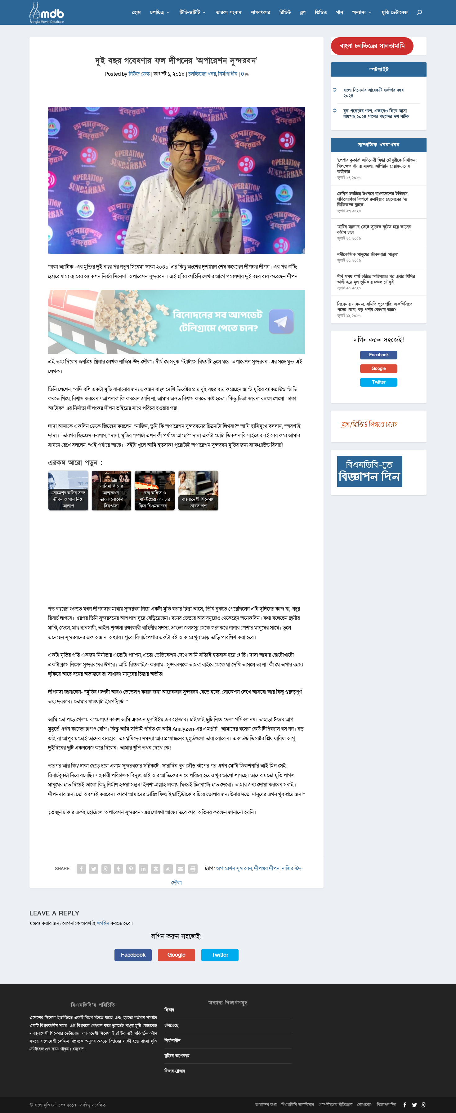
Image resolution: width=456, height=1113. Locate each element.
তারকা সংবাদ (229, 13)
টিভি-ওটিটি (190, 13)
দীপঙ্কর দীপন (266, 868)
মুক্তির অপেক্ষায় (176, 1056)
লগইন (103, 923)
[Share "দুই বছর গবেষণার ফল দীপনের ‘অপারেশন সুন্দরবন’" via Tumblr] (118, 869)
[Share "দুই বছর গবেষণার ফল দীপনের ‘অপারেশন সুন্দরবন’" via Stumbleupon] (168, 869)
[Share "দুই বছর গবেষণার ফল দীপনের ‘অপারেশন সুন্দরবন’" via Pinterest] (131, 869)
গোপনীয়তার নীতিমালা (335, 1105)
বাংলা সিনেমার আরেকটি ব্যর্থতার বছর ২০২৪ (373, 93)
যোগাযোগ (364, 1105)
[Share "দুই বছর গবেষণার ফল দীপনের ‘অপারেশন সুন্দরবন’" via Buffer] (156, 869)
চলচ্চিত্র (157, 13)
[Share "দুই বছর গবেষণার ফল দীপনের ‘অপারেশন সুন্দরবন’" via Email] (180, 869)
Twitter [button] (220, 955)
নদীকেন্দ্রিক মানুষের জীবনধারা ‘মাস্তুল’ (367, 254)
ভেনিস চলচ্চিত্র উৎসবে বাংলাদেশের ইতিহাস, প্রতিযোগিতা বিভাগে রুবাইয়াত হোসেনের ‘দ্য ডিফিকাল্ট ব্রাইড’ (373, 199)
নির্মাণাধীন (227, 74)
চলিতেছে (171, 1025)
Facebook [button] (133, 955)
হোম (136, 13)
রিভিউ (285, 13)
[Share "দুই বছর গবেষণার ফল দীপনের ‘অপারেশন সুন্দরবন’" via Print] (193, 869)
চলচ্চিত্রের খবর (202, 74)
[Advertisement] (176, 561)
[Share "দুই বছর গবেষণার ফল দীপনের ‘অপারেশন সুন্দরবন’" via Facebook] (81, 869)
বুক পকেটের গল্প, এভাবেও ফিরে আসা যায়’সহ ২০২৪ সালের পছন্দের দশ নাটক (376, 113)
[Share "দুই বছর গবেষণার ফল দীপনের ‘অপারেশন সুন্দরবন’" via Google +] (106, 869)
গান (339, 13)
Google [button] (177, 955)
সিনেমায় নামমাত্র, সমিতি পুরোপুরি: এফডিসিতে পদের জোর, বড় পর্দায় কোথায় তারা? (374, 307)
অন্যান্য (359, 13)
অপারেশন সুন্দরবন (234, 868)
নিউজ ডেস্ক (139, 74)
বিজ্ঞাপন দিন (386, 1105)
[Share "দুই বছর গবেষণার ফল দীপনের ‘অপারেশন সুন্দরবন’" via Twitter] (93, 869)
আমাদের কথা (266, 1105)
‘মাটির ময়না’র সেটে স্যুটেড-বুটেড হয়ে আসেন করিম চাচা (374, 229)
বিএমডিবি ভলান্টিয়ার (297, 1105)
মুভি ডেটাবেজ (395, 13)
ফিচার (169, 1010)
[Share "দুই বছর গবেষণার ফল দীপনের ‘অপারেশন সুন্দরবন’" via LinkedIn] (143, 869)
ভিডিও (321, 13)
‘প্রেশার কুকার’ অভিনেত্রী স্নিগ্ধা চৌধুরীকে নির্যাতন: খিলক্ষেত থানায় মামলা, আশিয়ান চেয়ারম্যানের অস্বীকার (377, 165)
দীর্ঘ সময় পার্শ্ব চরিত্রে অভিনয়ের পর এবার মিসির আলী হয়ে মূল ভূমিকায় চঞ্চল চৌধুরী (376, 279)
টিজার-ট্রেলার (174, 1071)
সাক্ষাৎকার (260, 13)
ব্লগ (303, 13)
